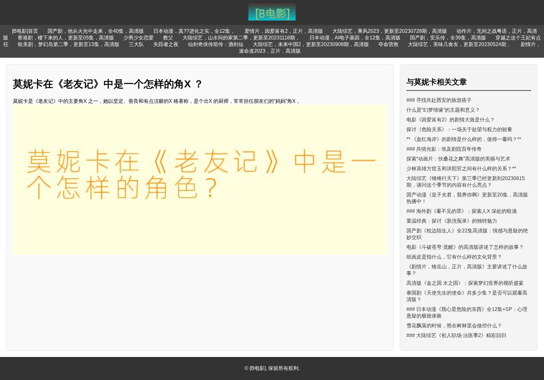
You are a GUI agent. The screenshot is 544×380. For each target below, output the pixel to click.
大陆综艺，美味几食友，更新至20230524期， (459, 44)
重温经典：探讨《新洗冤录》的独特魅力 (451, 221)
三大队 (136, 44)
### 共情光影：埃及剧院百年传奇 (444, 149)
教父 (168, 37)
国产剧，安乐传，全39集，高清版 (448, 37)
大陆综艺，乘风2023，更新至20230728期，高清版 (389, 31)
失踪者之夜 (165, 44)
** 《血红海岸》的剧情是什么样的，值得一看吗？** (463, 139)
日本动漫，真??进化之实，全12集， (194, 31)
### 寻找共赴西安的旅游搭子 (439, 100)
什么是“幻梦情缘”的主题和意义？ (443, 110)
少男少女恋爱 (138, 37)
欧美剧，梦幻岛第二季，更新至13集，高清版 (68, 44)
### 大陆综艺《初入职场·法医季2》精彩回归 (456, 335)
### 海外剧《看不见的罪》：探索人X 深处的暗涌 (461, 211)
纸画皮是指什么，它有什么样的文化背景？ (454, 257)
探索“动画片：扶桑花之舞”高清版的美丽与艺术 (458, 158)
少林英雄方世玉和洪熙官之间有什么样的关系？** (461, 168)
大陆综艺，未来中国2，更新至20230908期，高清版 (311, 44)
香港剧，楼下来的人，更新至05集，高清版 (66, 37)
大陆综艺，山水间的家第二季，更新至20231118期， (241, 37)
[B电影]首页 (25, 31)
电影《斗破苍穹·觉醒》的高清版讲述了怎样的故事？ (465, 247)
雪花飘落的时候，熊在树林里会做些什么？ (454, 325)
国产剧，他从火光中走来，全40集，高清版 (96, 31)
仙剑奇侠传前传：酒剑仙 (215, 44)
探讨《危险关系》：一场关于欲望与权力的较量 (459, 129)
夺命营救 (388, 44)
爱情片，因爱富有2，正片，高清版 (284, 31)
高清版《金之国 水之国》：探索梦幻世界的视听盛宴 (465, 283)
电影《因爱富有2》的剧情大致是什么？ (450, 119)
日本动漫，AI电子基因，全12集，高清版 (354, 37)
